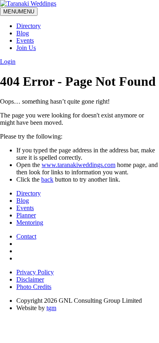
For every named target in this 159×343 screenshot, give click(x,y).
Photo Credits (33, 286)
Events (25, 40)
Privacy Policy (35, 272)
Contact (26, 236)
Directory (28, 25)
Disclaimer (30, 279)
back (47, 179)
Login (7, 61)
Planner (26, 215)
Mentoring (29, 222)
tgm (51, 307)
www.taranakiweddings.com (78, 164)
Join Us (26, 47)
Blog (22, 33)
